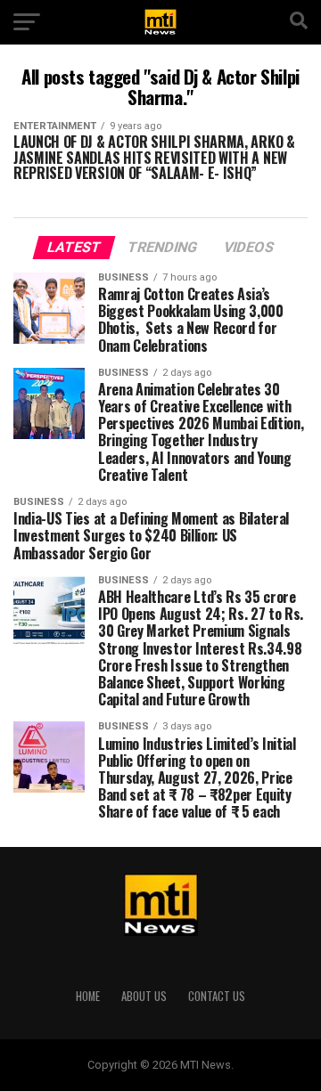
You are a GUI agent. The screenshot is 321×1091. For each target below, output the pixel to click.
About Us (144, 996)
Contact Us (216, 996)
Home (88, 996)
